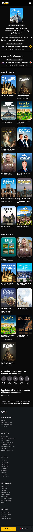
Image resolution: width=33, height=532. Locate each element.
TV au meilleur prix (6, 518)
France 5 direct (5, 466)
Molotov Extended (6, 514)
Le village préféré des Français (23, 173)
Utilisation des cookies (7, 442)
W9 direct (3, 472)
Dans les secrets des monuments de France (23, 96)
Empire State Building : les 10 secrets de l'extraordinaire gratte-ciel (24, 200)
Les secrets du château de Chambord (24, 284)
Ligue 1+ (3, 516)
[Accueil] (6, 3)
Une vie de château (22, 308)
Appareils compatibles (7, 450)
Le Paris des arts (6, 173)
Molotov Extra (5, 512)
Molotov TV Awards (6, 498)
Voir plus (29, 37)
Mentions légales (5, 440)
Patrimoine (21, 35)
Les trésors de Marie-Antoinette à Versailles (8, 148)
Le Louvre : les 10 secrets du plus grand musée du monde (7, 310)
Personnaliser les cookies (8, 446)
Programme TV (5, 486)
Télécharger (4, 448)
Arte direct (4, 470)
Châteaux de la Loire (7, 226)
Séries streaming (5, 494)
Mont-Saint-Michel (6, 121)
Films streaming (5, 492)
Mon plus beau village (23, 226)
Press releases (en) (6, 422)
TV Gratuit (4, 490)
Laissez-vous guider (23, 147)
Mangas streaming (6, 500)
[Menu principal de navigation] (30, 3)
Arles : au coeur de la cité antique (8, 199)
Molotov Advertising (6, 424)
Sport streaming (5, 496)
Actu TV (3, 502)
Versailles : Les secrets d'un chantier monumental (24, 122)
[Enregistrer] (30, 62)
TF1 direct (4, 460)
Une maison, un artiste (7, 95)
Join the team (5, 426)
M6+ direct (4, 468)
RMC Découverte (5, 395)
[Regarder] (30, 46)
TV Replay (4, 488)
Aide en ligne (4, 436)
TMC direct (4, 474)
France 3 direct (5, 464)
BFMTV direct (5, 476)
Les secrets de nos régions (6, 258)
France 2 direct (5, 462)
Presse (3, 420)
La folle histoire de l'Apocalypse (22, 336)
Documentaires (13, 35)
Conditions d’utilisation (7, 444)
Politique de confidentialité (8, 438)
